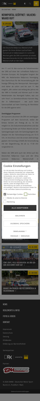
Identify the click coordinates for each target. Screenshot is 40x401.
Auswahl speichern (20, 223)
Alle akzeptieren (20, 208)
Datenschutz (25, 236)
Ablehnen (20, 216)
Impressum (14, 236)
